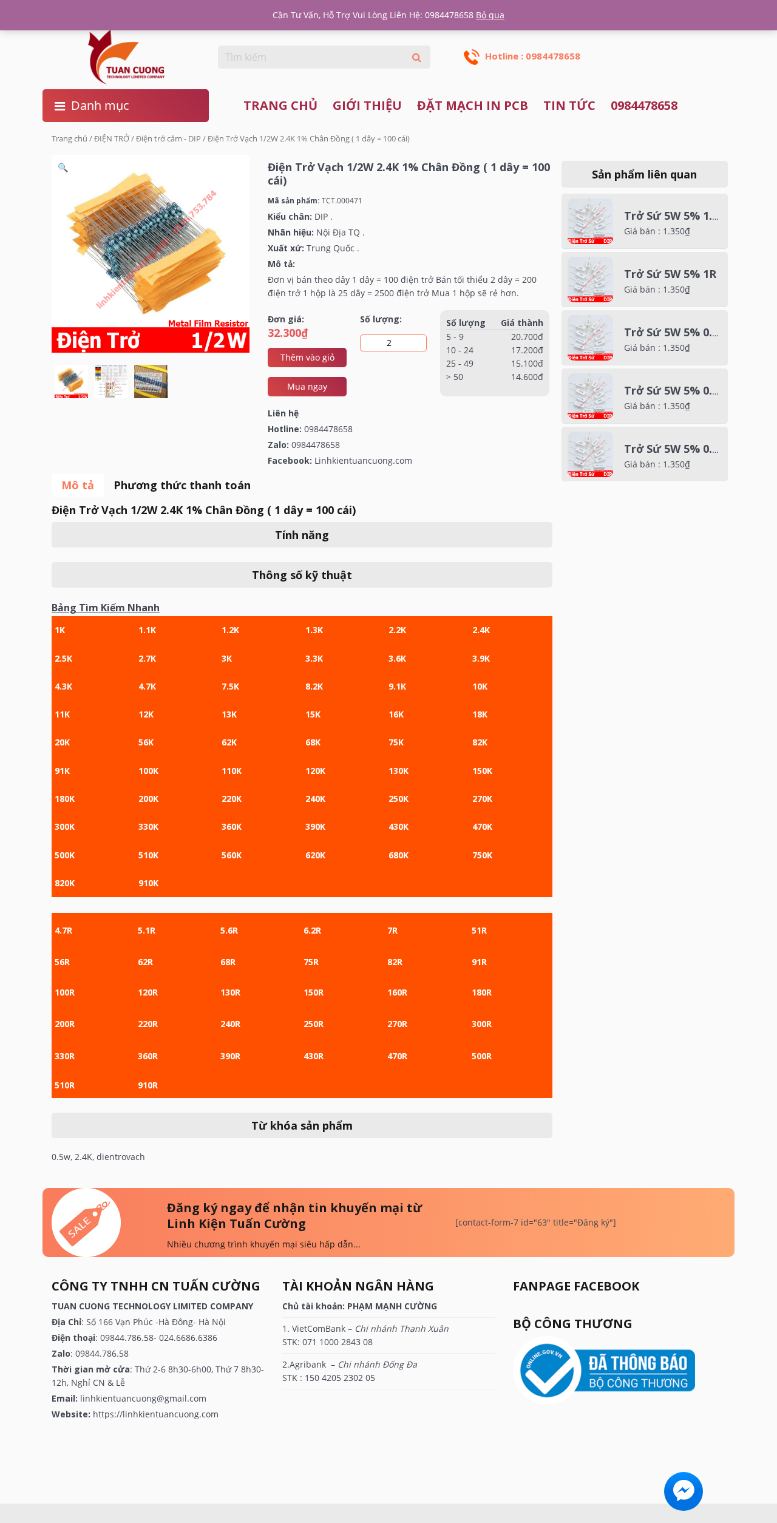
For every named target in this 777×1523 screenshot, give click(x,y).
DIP (321, 216)
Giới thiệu (367, 105)
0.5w (61, 1156)
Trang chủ (280, 105)
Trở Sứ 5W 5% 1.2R (674, 215)
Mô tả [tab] (77, 485)
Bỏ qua (490, 15)
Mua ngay (307, 386)
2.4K (83, 1156)
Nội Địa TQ (338, 232)
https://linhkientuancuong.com (156, 1414)
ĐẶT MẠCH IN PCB (472, 105)
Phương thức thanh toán (182, 485)
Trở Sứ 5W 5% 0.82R (677, 332)
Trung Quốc (331, 248)
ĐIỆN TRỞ (111, 138)
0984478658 (644, 105)
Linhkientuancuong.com (363, 460)
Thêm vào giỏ (307, 357)
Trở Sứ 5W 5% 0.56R (677, 448)
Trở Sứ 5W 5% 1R (670, 273)
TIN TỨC (569, 105)
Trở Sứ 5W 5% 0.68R (677, 390)
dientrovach (121, 1156)
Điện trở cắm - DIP (168, 138)
